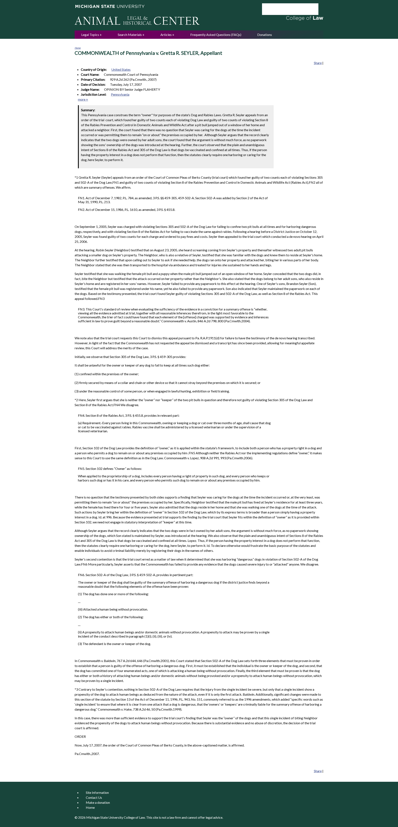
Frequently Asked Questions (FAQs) (215, 35)
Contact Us (94, 797)
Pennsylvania (120, 94)
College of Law (134, 817)
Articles (166, 35)
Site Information (97, 792)
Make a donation (98, 802)
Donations (264, 35)
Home (78, 47)
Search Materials (130, 35)
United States (121, 69)
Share (318, 63)
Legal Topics (90, 35)
